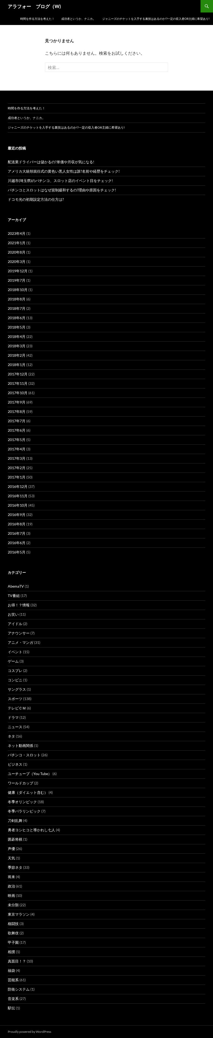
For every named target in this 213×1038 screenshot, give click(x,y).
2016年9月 (16, 514)
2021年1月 (16, 243)
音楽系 (13, 998)
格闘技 (13, 923)
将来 (11, 877)
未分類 (13, 905)
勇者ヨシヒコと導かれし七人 (31, 830)
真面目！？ (17, 961)
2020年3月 (16, 261)
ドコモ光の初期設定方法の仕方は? (36, 199)
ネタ (11, 736)
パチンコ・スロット (24, 755)
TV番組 (14, 595)
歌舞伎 (13, 933)
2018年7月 (16, 308)
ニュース (15, 727)
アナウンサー (19, 633)
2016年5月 (16, 552)
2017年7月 (16, 421)
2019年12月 (18, 271)
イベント (15, 652)
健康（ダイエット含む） (28, 792)
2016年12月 (18, 486)
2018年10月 (18, 289)
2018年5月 (16, 327)
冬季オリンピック (22, 802)
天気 (11, 858)
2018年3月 (16, 346)
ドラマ (13, 717)
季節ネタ (15, 867)
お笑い (13, 614)
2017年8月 (16, 411)
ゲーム (13, 661)
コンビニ (15, 680)
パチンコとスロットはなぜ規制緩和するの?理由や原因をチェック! (62, 190)
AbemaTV (16, 586)
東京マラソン (19, 914)
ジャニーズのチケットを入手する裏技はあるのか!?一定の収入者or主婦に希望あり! (156, 18)
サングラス (17, 689)
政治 (11, 886)
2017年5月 (16, 439)
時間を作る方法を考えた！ (37, 18)
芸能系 (13, 980)
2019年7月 (16, 280)
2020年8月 (16, 252)
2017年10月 (18, 393)
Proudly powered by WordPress (29, 1032)
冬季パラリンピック (24, 811)
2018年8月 (16, 299)
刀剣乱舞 (15, 820)
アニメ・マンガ (20, 642)
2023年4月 (16, 233)
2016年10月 (18, 505)
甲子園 (13, 942)
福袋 (11, 970)
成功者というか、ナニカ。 (78, 18)
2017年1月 (16, 477)
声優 (11, 848)
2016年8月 (16, 524)
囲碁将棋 (15, 839)
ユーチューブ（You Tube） (30, 773)
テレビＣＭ (17, 708)
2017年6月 (16, 430)
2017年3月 (16, 458)
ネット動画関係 (20, 745)
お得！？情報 (19, 605)
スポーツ (15, 698)
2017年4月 (16, 449)
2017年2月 (16, 467)
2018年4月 (16, 336)
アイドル (15, 623)
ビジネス (15, 764)
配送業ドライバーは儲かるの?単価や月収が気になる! (51, 162)
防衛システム (19, 989)
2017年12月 (18, 374)
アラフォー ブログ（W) (34, 6)
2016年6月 (16, 542)
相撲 (11, 951)
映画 (11, 895)
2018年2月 (16, 355)
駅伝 (11, 1008)
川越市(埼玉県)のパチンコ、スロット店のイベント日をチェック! (60, 180)
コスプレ (15, 670)
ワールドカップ (20, 783)
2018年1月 (16, 364)
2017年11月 (18, 383)
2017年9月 (16, 402)
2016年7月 (16, 533)
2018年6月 (16, 318)
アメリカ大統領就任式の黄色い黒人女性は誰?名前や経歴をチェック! (64, 171)
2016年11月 (18, 496)
